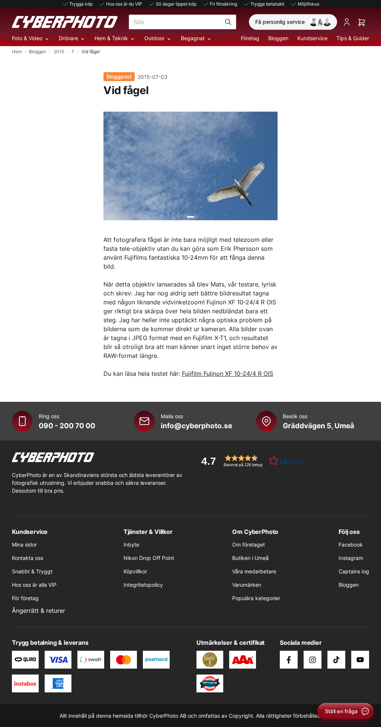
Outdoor (154, 38)
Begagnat (193, 38)
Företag (250, 38)
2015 (59, 51)
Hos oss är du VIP (124, 4)
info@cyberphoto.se (196, 425)
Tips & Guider (352, 38)
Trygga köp (81, 4)
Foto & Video (27, 38)
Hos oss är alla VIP (34, 585)
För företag (25, 598)
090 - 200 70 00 (67, 425)
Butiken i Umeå (250, 558)
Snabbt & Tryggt (32, 571)
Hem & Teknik (111, 38)
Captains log (354, 571)
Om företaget (248, 544)
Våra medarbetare (254, 571)
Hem (17, 51)
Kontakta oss (27, 558)
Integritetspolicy (143, 585)
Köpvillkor (135, 571)
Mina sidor (24, 544)
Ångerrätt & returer (38, 610)
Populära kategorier (256, 598)
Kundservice (312, 38)
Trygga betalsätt (267, 4)
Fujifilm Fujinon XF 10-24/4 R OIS (227, 373)
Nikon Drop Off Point (149, 558)
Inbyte (131, 544)
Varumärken (246, 585)
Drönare (68, 38)
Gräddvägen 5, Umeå (318, 425)
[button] (251, 460)
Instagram (351, 558)
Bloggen (278, 38)
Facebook (351, 544)
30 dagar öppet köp (176, 4)
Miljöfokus (308, 4)
